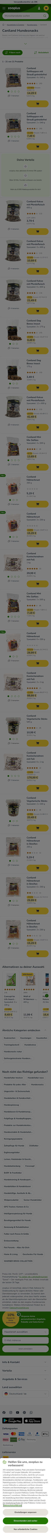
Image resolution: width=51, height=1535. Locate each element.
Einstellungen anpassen (25, 1512)
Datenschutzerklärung (13, 1505)
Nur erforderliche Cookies (25, 1529)
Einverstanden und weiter (25, 1520)
